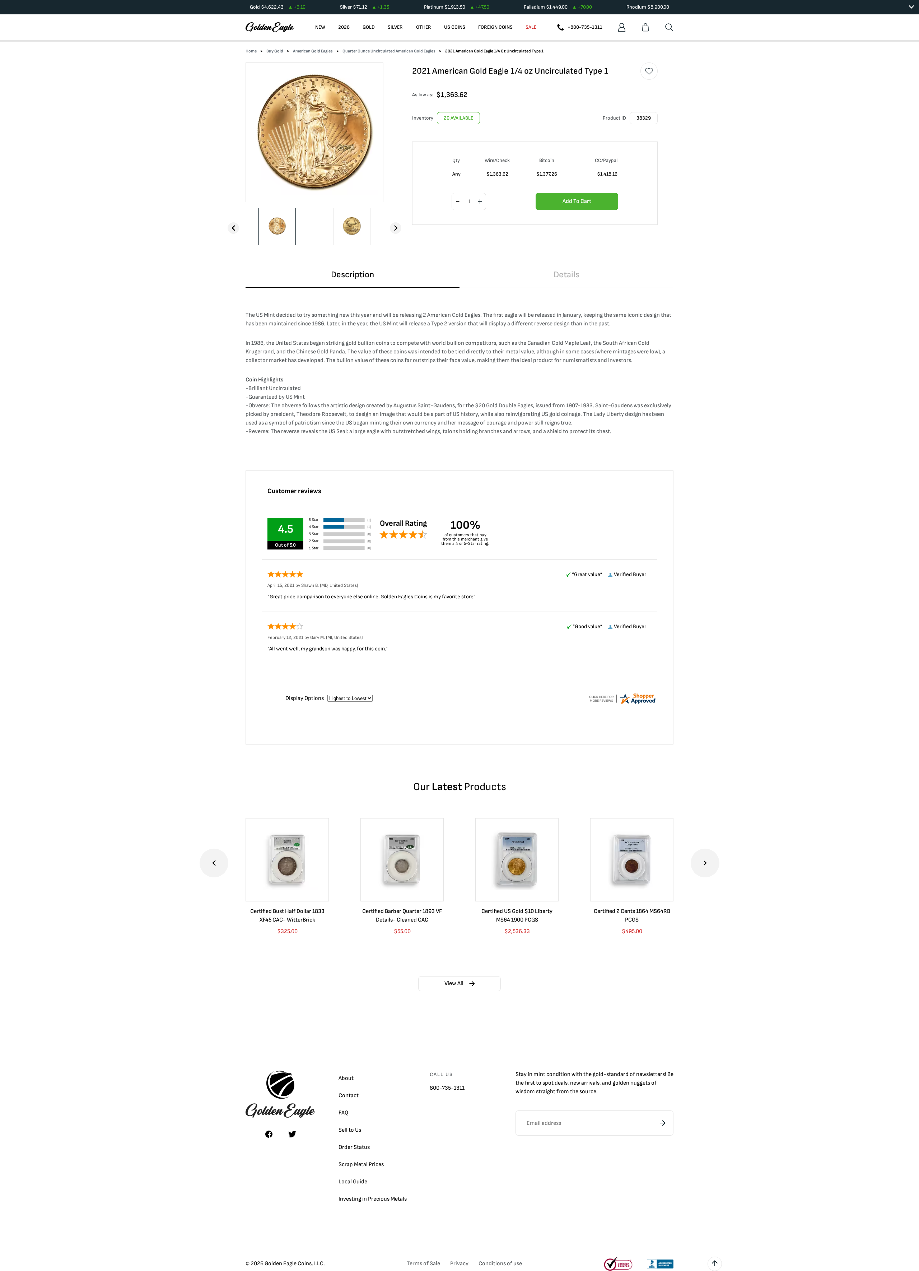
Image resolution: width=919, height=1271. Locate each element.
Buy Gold (274, 51)
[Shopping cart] (645, 27)
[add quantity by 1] (480, 201)
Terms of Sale (423, 1263)
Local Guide (353, 1181)
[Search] (669, 27)
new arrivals (585, 1083)
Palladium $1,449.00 (558, 7)
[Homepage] (270, 27)
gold (598, 1074)
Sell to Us (350, 1130)
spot (548, 1083)
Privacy (459, 1263)
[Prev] (233, 228)
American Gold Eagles (313, 51)
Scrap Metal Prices (361, 1164)
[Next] (395, 228)
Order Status (354, 1147)
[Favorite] (649, 71)
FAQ (343, 1112)
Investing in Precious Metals (373, 1199)
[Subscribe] (662, 1123)
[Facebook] (269, 1134)
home (251, 51)
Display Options (304, 698)
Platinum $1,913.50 (456, 7)
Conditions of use (500, 1263)
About (346, 1078)
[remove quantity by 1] (457, 201)
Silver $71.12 (364, 7)
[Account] (621, 27)
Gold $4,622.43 (277, 7)
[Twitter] (292, 1134)
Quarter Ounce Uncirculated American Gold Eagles (388, 51)
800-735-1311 (447, 1088)
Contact (349, 1095)
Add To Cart (577, 201)
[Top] (715, 1264)
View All (453, 983)
